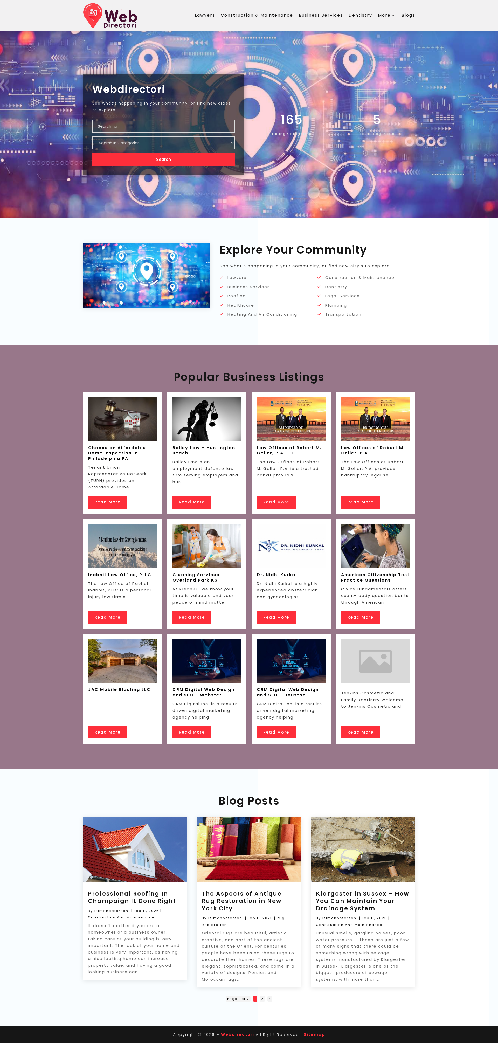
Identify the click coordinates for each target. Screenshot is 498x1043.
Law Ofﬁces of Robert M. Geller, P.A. (373, 450)
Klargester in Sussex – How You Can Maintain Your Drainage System (362, 901)
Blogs (408, 15)
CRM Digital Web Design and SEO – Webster (203, 692)
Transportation (343, 314)
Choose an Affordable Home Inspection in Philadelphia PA (117, 453)
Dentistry (360, 15)
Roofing (236, 296)
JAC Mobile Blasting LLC (119, 690)
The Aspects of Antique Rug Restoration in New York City (242, 901)
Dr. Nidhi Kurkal (277, 575)
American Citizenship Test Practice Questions (375, 577)
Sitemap (314, 1034)
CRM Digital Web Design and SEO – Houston (288, 692)
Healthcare (240, 305)
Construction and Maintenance (121, 917)
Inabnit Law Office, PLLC (119, 575)
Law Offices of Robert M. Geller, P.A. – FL (289, 450)
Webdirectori (237, 1034)
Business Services (321, 15)
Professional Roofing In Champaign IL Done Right (132, 897)
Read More (108, 502)
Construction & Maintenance (257, 15)
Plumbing (336, 305)
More (384, 15)
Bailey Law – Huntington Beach (203, 450)
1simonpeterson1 (112, 910)
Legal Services (342, 296)
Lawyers (205, 15)
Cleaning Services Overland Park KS (195, 577)
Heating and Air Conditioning (262, 314)
